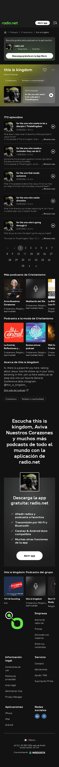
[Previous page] (14, 248)
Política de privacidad (10, 678)
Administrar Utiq (13, 691)
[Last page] (36, 266)
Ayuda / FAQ (41, 675)
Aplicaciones (41, 669)
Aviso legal (10, 685)
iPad (7, 719)
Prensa (38, 629)
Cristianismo (11, 81)
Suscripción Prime (44, 681)
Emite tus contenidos (40, 645)
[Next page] (29, 266)
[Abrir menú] (55, 23)
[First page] (7, 248)
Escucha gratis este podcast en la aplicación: (29, 40)
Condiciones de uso (12, 669)
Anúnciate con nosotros (42, 636)
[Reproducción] (51, 95)
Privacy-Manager (13, 697)
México (31, 740)
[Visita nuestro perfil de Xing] (44, 716)
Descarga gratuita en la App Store (29, 56)
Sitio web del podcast (14, 390)
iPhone (8, 713)
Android (9, 725)
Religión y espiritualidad (33, 81)
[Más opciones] (53, 70)
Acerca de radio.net (40, 621)
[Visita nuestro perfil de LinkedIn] (37, 716)
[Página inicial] (5, 32)
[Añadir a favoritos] (44, 69)
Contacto (39, 664)
